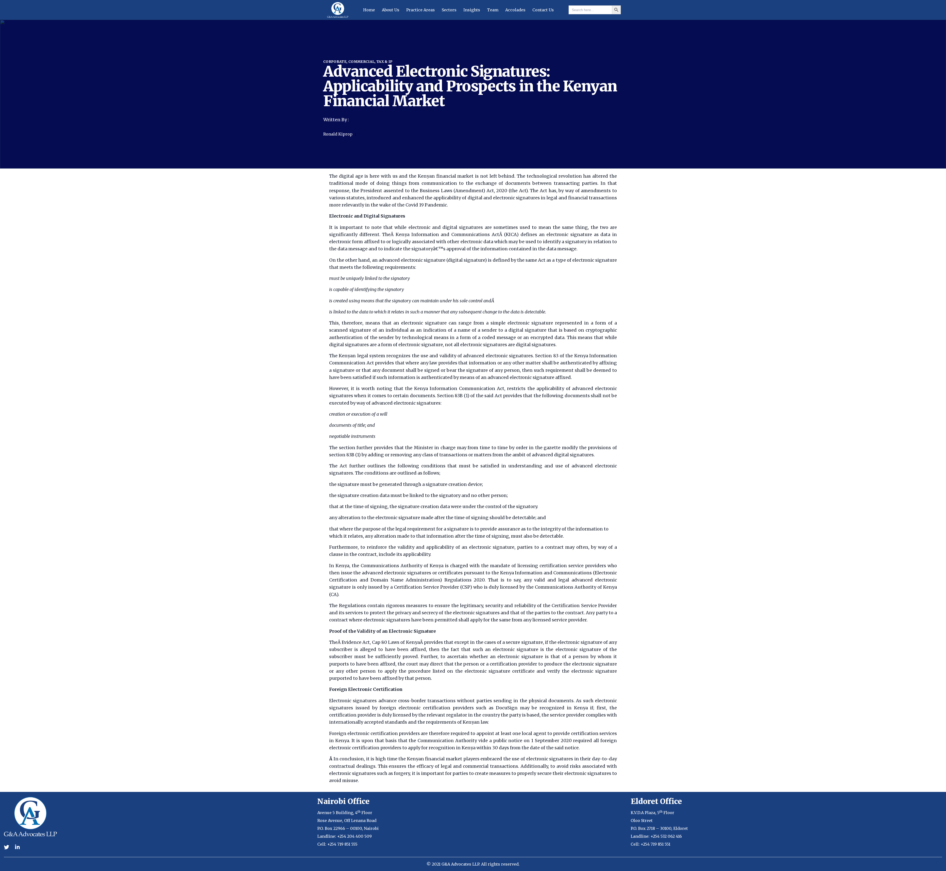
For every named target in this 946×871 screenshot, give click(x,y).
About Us (390, 9)
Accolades (515, 9)
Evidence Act (356, 642)
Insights (471, 9)
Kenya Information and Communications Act (447, 234)
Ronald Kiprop (338, 134)
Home (369, 9)
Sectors (449, 9)
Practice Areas (420, 9)
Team (492, 9)
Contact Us (543, 9)
